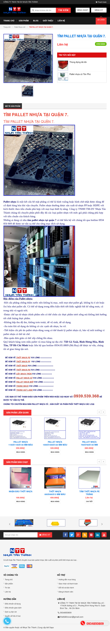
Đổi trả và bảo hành (66, 587)
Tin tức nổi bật (67, 55)
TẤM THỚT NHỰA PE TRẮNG (89, 493)
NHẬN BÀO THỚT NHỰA (20, 491)
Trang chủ (9, 579)
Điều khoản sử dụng (13, 603)
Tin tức (7, 587)
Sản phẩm (9, 583)
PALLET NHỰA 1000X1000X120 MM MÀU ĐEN (55, 444)
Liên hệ (8, 591)
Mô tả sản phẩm (12, 106)
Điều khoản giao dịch (13, 607)
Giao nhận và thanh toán (68, 583)
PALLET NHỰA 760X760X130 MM (89, 443)
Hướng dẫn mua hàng (67, 579)
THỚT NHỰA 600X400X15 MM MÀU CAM (55, 494)
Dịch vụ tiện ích (11, 612)
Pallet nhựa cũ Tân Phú (80, 69)
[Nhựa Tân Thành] (14, 10)
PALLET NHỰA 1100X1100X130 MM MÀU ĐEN (20, 444)
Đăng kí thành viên (66, 591)
